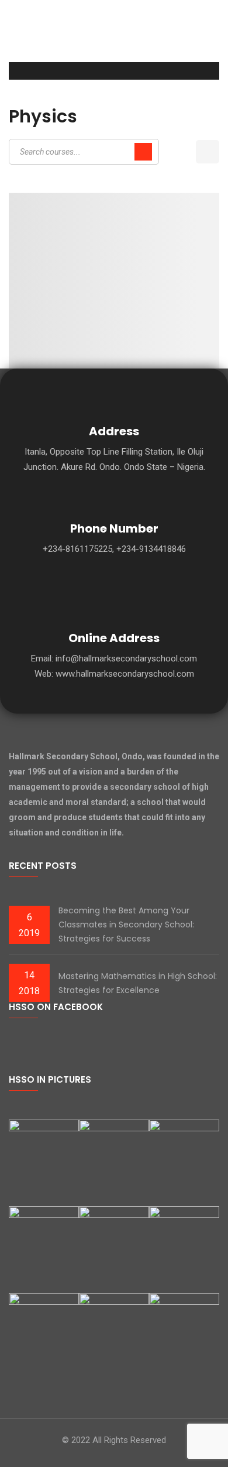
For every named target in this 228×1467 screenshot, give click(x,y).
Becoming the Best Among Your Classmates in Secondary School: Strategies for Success (126, 924)
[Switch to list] (207, 151)
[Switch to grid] (182, 151)
